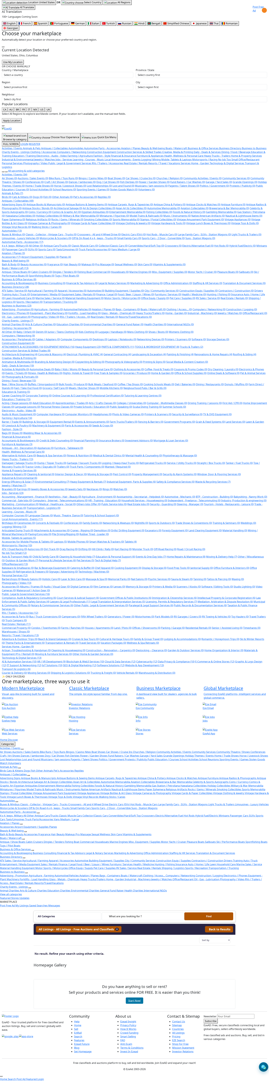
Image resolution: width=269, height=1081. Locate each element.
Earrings (24, 489)
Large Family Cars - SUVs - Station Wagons (204, 234)
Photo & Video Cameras (128, 414)
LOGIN (24, 144)
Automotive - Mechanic (180, 496)
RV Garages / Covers (187, 616)
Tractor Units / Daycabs (40, 466)
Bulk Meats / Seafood (102, 384)
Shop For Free (180, 1044)
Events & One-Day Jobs (151, 556)
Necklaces (94, 489)
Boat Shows (116, 178)
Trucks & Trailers (191, 347)
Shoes (17, 433)
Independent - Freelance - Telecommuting (194, 500)
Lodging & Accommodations (182, 639)
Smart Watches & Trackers (106, 541)
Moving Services (39, 673)
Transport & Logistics (16, 669)
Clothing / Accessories (16, 328)
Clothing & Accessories (128, 369)
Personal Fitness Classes (57, 407)
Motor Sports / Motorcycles (122, 298)
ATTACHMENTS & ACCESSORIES (22, 347)
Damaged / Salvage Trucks (19, 463)
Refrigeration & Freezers (32, 571)
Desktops (100, 339)
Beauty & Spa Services (51, 455)
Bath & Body (11, 264)
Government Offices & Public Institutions (125, 598)
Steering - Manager (190, 504)
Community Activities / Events (202, 178)
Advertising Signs (14, 204)
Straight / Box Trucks (211, 463)
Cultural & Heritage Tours (116, 639)
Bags (6, 433)
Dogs (38, 197)
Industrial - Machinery (202, 313)
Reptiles (104, 197)
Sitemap (177, 1025)
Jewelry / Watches (230, 313)
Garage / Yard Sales (219, 182)
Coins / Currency (40, 212)
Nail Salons (139, 579)
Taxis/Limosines (67, 249)
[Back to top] (1, 1076)
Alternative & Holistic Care (19, 455)
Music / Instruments (177, 215)
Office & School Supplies (190, 373)
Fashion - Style (12, 429)
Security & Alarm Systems (180, 474)
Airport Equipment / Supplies (40, 257)
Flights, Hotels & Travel (78, 373)
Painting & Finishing (180, 354)
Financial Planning (86, 440)
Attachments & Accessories (52, 530)
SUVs (33, 249)
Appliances (45, 448)
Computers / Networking (209, 309)
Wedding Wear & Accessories (42, 433)
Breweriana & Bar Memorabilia (229, 208)
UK (48, 109)
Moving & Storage (99, 474)
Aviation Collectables (195, 208)
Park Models (164, 616)
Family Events (92, 523)
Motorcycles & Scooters (55, 238)
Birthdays (9, 523)
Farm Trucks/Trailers (123, 422)
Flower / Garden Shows (154, 182)
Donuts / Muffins (236, 384)
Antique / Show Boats (16, 272)
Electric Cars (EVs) (133, 234)
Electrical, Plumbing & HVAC (85, 354)
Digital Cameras (82, 586)
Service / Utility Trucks (181, 463)
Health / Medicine (194, 294)
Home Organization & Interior (223, 650)
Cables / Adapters (48, 339)
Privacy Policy (128, 1025)
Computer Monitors (78, 414)
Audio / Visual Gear (57, 586)
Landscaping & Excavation (149, 354)
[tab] (78, 929)
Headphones (102, 414)
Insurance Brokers (112, 440)
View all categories (11, 894)
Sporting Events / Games (93, 189)
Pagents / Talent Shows (183, 185)
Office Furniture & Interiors (231, 568)
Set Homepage (83, 1051)
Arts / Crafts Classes (102, 403)
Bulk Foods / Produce (73, 384)
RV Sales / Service (208, 298)
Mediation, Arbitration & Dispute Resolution (225, 601)
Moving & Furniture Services (53, 654)
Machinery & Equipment (48, 425)
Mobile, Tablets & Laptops (19, 538)
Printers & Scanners (158, 414)
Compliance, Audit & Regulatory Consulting (29, 598)
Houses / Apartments (99, 628)
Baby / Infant (26, 332)
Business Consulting (52, 283)
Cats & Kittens (22, 197)
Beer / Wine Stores (14, 384)
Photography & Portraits (21, 377)
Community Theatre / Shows (233, 752)
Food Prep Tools (178, 568)
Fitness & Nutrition (79, 455)
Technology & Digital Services (21, 658)
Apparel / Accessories (72, 290)
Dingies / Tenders (65, 272)
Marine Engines (140, 272)
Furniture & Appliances (17, 444)
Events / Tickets (16, 373)
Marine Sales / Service (50, 298)
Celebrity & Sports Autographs (211, 782)
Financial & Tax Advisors (82, 283)
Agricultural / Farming (42, 290)
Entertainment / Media (46, 294)
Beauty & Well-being (15, 260)
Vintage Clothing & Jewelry (133, 223)
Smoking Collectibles (98, 219)
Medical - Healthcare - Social (57, 504)
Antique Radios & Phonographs (238, 778)
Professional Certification (107, 395)
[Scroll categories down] (6, 171)
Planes (65, 257)
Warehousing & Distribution (157, 673)
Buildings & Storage (35, 422)
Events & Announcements (92, 422)
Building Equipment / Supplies (124, 290)
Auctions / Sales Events (33, 178)
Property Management (147, 474)
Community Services (236, 178)
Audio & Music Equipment (19, 414)
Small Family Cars (129, 238)
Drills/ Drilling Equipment (127, 530)
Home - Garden (176, 313)
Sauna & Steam (182, 579)
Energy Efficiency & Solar (18, 481)
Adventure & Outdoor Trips (20, 639)
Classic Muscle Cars (85, 245)
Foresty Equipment (175, 530)
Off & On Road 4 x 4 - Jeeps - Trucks (94, 238)
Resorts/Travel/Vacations (135, 317)
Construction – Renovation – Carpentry (110, 650)
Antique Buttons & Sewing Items (86, 204)
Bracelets (9, 489)
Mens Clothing (137, 332)
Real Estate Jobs (138, 504)
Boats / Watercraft (15, 268)
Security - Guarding (163, 504)
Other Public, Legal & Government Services (101, 605)
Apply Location (11, 120)
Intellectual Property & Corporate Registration (226, 598)
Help (77, 1021)
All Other (36, 245)
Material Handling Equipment (84, 298)
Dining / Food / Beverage (19, 380)
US (41, 109)
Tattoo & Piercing (219, 579)
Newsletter (210, 1016)
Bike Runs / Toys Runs (63, 178)
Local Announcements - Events (22, 519)
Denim (41, 332)
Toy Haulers (240, 616)
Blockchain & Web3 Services (85, 661)
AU (11, 109)
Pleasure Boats (227, 272)
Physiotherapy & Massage (180, 455)
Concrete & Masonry (52, 354)
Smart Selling (128, 1036)
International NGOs (180, 324)
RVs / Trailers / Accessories (20, 613)
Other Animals (62, 197)
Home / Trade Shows (39, 185)
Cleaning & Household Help (77, 556)
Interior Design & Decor (71, 474)
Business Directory (15, 287)
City (138, 82)
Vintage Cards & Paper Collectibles (93, 223)
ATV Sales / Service (14, 290)
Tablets (131, 541)
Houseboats (120, 272)
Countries (178, 1029)
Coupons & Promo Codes (190, 369)
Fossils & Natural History (189, 212)
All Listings (178, 1032)
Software (199, 339)
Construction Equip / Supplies (198, 290)
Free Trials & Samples (108, 373)
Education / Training (16, 399)
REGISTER (34, 144)
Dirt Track (51, 549)
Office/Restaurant (255, 313)
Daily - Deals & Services (18, 365)
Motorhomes (144, 616)
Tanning (199, 579)
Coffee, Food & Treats (159, 369)
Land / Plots (123, 628)
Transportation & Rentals (61, 643)
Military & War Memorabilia (81, 215)
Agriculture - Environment (99, 496)
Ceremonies (26, 523)
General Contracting (117, 354)
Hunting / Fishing (219, 294)
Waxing (238, 579)
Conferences (34, 182)
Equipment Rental (62, 422)
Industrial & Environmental (19, 478)
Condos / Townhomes (46, 628)
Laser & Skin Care (73, 579)
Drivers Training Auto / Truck (241, 860)
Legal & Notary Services (114, 283)
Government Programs (179, 422)
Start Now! (134, 1000)
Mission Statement (183, 1047)
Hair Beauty (72, 264)
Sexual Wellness (126, 264)
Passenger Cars (16, 249)
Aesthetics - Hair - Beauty (64, 496)
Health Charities (155, 324)
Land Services (235, 422)
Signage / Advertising (63, 571)
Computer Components (76, 339)
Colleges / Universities (131, 403)
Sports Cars (47, 249)
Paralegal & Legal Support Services (151, 605)
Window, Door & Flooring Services (219, 474)
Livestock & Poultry (18, 425)
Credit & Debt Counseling (56, 440)
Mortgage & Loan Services (170, 440)
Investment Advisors (139, 440)
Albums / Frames (31, 586)
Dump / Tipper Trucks (51, 463)
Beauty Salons (31, 579)
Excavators (153, 530)
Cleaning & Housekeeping (68, 650)
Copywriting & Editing (89, 362)
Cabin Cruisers (41, 272)
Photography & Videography (123, 362)
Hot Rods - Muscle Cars (161, 234)
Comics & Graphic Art (66, 212)
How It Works (128, 1029)
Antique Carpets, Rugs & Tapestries (130, 204)
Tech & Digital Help (108, 560)
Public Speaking (121, 407)
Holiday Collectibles (49, 215)
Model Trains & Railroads (146, 215)
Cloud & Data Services (120, 661)
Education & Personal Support (115, 556)
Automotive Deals (42, 369)
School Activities (41, 189)
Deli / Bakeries (185, 384)
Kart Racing (123, 549)
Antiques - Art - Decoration (19, 448)
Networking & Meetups (118, 523)
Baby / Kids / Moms (68, 369)
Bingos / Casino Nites (93, 178)
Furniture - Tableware (68, 448)
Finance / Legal (106, 294)
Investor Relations (182, 1051)
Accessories (11, 257)
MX (35, 109)
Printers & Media (164, 586)
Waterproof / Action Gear (33, 590)
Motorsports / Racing (17, 545)
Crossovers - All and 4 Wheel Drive (99, 234)
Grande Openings (245, 182)
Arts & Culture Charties (40, 324)
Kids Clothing (88, 332)
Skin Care (145, 264)
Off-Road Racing (165, 549)
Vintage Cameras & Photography (49, 223)
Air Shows (9, 178)
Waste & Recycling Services (213, 481)
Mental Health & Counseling (143, 455)
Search (78, 1036)
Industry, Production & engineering (244, 500)
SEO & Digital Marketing (80, 665)
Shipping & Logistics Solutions (70, 673)
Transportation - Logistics (43, 508)
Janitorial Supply (201, 568)
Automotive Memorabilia (163, 208)
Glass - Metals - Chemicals (118, 313)
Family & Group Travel (148, 639)
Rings (108, 489)
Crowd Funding (129, 1032)
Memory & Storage (139, 586)
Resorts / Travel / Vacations (20, 635)
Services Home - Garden (18, 646)
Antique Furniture (233, 204)
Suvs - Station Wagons (200, 238)
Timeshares (251, 628)
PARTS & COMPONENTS (117, 347)
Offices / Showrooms (146, 628)
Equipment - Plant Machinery (49, 313)
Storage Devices (218, 339)
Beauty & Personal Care (97, 369)
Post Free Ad (258, 8)
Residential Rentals (198, 628)
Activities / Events (14, 174)
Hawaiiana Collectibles (20, 215)
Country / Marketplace (15, 70)
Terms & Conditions (132, 1047)
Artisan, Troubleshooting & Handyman (26, 650)
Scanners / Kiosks (189, 586)
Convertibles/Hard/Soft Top (146, 245)
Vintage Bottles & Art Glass (116, 793)
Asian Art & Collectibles (131, 208)
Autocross (35, 549)
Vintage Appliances (238, 219)
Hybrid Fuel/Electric (242, 245)
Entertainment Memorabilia (127, 212)
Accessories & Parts (15, 616)
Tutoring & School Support (101, 515)
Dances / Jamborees (82, 182)
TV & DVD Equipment (217, 414)
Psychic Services (159, 579)
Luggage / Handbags (112, 332)
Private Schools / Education (91, 407)
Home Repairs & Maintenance (186, 556)
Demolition (102, 530)
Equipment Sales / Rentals (78, 294)
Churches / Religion (169, 178)
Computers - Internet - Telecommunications (60, 500)
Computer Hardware (51, 414)
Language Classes (40, 515)
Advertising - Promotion (18, 309)
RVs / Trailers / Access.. (75, 317)
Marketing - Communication (20, 504)
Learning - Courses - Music (19, 511)
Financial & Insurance (16, 436)
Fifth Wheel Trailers (94, 616)
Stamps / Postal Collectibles (158, 219)
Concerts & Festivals (49, 523)
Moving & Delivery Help (221, 556)
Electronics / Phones (15, 313)
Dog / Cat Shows (107, 182)
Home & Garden (162, 373)
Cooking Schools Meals (159, 384)
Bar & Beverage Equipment (52, 568)
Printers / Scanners (178, 339)
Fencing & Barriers (150, 422)
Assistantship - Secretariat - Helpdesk (140, 496)
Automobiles (12, 230)
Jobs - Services (13, 493)
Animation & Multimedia (18, 362)
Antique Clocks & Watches (203, 204)
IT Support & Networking (24, 665)
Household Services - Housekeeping (144, 500)
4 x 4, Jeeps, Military (15, 245)
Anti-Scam (126, 1044)
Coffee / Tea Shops (130, 384)
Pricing (176, 1036)
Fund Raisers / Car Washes (187, 182)
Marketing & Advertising (146, 283)
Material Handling (234, 530)
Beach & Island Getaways (54, 639)
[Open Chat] (263, 1067)
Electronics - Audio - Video (19, 410)
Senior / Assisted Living (227, 628)
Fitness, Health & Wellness (45, 373)
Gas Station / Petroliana (166, 785)
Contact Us (178, 1021)
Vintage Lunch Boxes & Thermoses (208, 223)
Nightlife (141, 523)
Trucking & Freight (103, 673)
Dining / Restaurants (210, 384)
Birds (7, 197)
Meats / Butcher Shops (84, 388)
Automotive (95, 290)
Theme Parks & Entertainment (25, 643)
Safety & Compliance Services (175, 481)
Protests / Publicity (242, 185)
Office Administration (177, 283)
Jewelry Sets (77, 489)
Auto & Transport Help (17, 556)
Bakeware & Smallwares (18, 568)
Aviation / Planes (13, 253)
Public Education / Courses (164, 759)
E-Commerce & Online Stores (214, 661)
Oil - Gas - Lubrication (16, 317)
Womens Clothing (181, 332)
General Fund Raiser (130, 324)
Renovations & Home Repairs (213, 354)
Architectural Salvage (68, 208)
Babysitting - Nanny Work (250, 496)
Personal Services (15, 575)
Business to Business (16, 305)
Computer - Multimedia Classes (167, 403)
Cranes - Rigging (81, 530)
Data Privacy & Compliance (176, 661)
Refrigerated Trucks (152, 463)
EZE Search (178, 1040)
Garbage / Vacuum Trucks (84, 463)
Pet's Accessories (85, 197)
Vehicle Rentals (127, 673)
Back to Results (219, 929)
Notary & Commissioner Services (52, 605)
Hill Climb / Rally (103, 549)
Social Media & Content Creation (187, 362)
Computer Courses (15, 515)
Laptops (60, 541)
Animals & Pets (12, 193)
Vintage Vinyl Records (16, 227)
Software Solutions (111, 665)
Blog (76, 1047)
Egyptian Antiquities (95, 212)
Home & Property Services (19, 470)
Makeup (88, 264)
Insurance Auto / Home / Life (192, 864)
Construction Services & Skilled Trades (26, 350)
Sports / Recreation (29, 302)
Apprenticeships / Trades (71, 403)
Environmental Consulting (52, 481)
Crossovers (173, 245)
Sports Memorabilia (126, 219)
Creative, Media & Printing (19, 358)
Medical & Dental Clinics (109, 455)
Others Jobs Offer (88, 504)
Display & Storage (154, 568)
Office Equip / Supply (155, 298)
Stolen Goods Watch (124, 189)
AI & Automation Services (19, 661)
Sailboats (246, 272)
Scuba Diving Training (147, 407)
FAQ (122, 1040)
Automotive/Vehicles (77, 309)
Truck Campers (16, 620)
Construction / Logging (241, 309)
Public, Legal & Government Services (26, 594)
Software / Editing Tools (217, 586)
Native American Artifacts (208, 215)
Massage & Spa (96, 579)
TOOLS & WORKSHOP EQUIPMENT (157, 347)
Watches (120, 489)
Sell (76, 1029)
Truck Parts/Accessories (95, 249)
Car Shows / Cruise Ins (141, 178)
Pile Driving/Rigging (65, 534)
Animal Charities (13, 324)
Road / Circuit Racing (191, 549)
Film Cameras (103, 586)
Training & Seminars (226, 523)
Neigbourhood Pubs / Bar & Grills (144, 388)
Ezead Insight (128, 1021)
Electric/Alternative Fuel (198, 245)
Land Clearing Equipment (205, 530)
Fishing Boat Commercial (93, 272)
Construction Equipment (18, 343)
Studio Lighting (244, 586)
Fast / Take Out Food (28, 388)
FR (23, 109)
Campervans (71, 616)
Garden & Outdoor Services (186, 650)
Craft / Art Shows (56, 182)
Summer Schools (174, 407)
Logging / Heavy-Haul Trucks (120, 463)
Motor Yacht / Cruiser (202, 272)
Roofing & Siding (244, 354)
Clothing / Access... (179, 309)
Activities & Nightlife (15, 369)
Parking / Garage (173, 628)
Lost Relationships (99, 185)
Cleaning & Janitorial (40, 474)
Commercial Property (16, 628)
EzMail (78, 1032)
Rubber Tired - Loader (94, 534)
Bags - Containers (128, 309)
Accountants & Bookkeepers (20, 440)
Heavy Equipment (88, 347)
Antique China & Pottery (170, 204)
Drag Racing (69, 549)
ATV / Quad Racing (14, 549)
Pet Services (85, 560)
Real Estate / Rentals (234, 298)
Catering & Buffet (82, 568)
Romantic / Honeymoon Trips (220, 639)
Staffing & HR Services (207, 283)
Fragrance (55, 264)
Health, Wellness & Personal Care (23, 451)
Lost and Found (123, 185)
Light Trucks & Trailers (246, 234)
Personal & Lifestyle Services (57, 560)
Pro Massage (104, 264)
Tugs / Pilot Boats (67, 275)
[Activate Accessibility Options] (264, 10)
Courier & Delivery (14, 673)
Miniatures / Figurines (114, 215)
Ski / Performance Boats (230, 842)
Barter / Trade (12, 422)
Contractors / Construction (236, 290)
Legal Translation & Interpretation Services (118, 601)
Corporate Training (39, 395)
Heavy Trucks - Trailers (17, 459)
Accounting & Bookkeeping (20, 283)
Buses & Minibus (13, 234)
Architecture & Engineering (20, 354)
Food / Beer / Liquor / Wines (136, 294)
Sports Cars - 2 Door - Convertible (163, 238)
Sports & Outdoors (162, 523)
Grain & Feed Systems (210, 422)
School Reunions (64, 189)
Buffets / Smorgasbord (43, 384)
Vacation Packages (113, 643)
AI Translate (27, 7)
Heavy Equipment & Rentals (88, 481)
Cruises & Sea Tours (85, 639)
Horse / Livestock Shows (70, 185)
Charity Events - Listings (17, 320)
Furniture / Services (168, 294)
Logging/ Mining (14, 526)
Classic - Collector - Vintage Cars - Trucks (51, 234)
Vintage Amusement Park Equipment (200, 219)
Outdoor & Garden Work (21, 560)
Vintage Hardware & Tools (168, 223)
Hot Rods (221, 245)
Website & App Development (144, 665)
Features (79, 1040)
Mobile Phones (78, 541)
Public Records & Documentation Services (200, 605)
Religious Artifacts (38, 219)
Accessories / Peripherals (18, 339)
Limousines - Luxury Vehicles (20, 238)
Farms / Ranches (72, 628)
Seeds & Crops (102, 425)
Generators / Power (121, 616)
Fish (47, 197)
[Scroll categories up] (3, 171)
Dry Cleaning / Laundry (223, 369)
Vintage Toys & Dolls (245, 223)
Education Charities (70, 324)
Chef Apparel (104, 568)
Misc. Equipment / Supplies (169, 272)
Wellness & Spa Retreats (143, 643)
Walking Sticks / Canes (46, 227)
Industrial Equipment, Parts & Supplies (131, 481)
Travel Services (89, 643)
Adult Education (44, 403)
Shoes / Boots (158, 332)
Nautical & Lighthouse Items (243, 215)
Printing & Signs (154, 362)
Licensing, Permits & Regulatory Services (171, 601)
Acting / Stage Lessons (17, 403)
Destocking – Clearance (151, 650)
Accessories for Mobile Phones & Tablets (27, 541)
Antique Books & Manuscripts (45, 204)
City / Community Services (162, 290)
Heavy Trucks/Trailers (150, 313)
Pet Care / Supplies (182, 298)
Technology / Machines (93, 571)
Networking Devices (150, 339)
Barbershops (11, 579)
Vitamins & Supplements (169, 264)
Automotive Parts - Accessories (22, 242)
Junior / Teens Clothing (63, 332)
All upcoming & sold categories (26, 170)
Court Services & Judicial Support (78, 598)
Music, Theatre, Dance (68, 515)
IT (29, 109)
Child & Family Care (46, 556)
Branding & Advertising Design (55, 362)
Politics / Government (214, 185)
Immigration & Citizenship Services (174, 598)
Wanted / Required (118, 466)
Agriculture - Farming (48, 309)
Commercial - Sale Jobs (17, 500)
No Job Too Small (14, 553)
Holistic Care (51, 579)
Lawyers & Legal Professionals (70, 601)
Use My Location (13, 62)
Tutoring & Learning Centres (142, 395)
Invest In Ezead (129, 1051)
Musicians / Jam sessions (151, 185)
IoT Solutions (52, 665)
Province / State (145, 70)
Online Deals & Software (223, 373)
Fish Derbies (129, 182)
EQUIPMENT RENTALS (59, 347)
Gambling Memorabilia (221, 212)
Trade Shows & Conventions (193, 523)
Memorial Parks (119, 579)
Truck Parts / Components (87, 466)
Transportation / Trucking (60, 302)
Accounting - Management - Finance (25, 496)
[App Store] (26, 1036)
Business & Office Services (19, 279)
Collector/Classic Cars (113, 245)
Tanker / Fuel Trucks (239, 463)
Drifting (84, 549)
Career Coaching (13, 395)
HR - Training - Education (104, 500)
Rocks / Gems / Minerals (67, 219)
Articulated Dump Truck (17, 530)
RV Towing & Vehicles (216, 616)
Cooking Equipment (127, 568)
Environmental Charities (100, 324)
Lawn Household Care (20, 298)
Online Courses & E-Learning (71, 395)
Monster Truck (142, 549)
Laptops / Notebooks (122, 339)
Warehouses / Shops (16, 631)
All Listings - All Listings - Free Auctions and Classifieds (78, 929)
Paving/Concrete (39, 534)
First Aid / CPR (232, 403)
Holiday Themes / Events (199, 755)
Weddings (248, 523)
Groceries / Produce (136, 373)
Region (6, 82)
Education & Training (16, 392)
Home (77, 1025)
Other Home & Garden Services (93, 654)
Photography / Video (45, 317)
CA (4, 109)
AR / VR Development (51, 661)
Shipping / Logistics (173, 868)
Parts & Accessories (78, 425)
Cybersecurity (146, 661)
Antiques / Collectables (18, 200)
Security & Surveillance (187, 414)
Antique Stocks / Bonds (37, 208)
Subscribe (211, 1021)
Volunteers (146, 189)
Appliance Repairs (14, 474)
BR (17, 109)
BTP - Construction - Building (214, 496)
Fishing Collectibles (159, 212)
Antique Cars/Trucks (57, 245)
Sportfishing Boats (41, 275)
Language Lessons (27, 407)
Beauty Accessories (34, 264)
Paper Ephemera (13, 219)
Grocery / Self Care (55, 388)
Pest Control (122, 474)
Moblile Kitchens (111, 388)
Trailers (63, 466)
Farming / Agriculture (17, 418)
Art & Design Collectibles (99, 208)
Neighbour (8, 94)
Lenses (119, 586)
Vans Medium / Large (125, 249)
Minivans (224, 815)
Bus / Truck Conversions (45, 616)
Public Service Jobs (114, 504)
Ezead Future (82, 1044)
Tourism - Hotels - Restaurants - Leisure (229, 504)
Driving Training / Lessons (205, 403)
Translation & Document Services (244, 283)
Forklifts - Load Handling (84, 313)
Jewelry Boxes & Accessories (49, 489)
